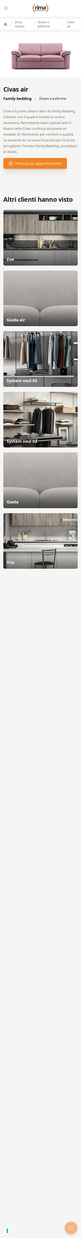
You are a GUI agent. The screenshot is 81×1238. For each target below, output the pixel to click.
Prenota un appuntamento (38, 163)
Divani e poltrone (44, 24)
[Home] (5, 24)
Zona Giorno (19, 24)
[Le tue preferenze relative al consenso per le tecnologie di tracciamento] (7, 1231)
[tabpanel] (40, 54)
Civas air (70, 24)
